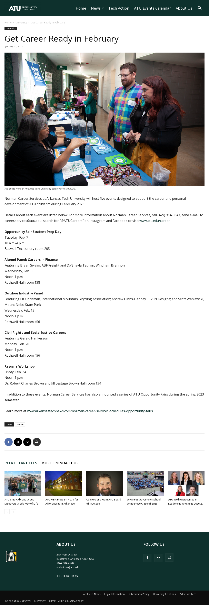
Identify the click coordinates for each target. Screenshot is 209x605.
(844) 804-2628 (65, 563)
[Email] (27, 442)
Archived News (91, 594)
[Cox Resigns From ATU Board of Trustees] (104, 483)
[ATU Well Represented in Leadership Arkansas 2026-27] (186, 483)
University (21, 22)
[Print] (37, 442)
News (96, 8)
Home (81, 8)
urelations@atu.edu (68, 567)
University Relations (164, 594)
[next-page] (13, 511)
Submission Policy (139, 594)
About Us (184, 8)
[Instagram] (169, 557)
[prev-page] (7, 511)
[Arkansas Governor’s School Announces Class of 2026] (145, 483)
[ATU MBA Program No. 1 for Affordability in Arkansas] (63, 483)
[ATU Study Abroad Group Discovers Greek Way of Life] (22, 483)
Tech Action (118, 8)
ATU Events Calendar (152, 8)
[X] (18, 442)
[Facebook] (8, 442)
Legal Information (114, 594)
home (20, 424)
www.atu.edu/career (154, 220)
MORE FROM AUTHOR (60, 463)
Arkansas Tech (188, 594)
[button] (200, 8)
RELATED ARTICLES (20, 463)
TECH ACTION (67, 576)
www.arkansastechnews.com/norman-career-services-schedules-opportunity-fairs (90, 411)
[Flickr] (158, 558)
